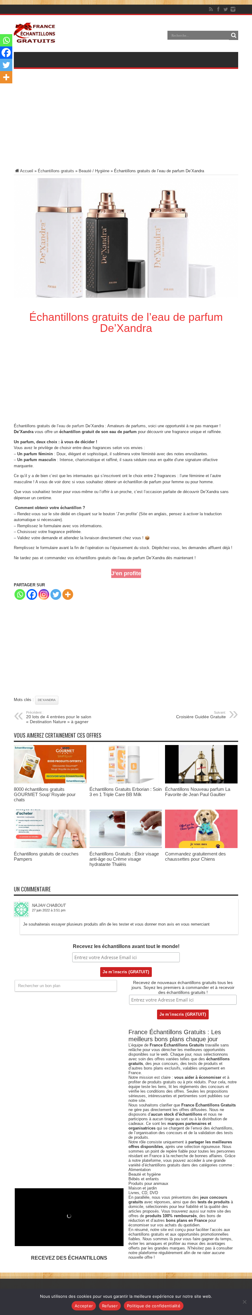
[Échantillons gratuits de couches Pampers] (50, 846)
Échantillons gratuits (56, 171)
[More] (67, 594)
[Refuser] (244, 1302)
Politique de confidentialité (153, 1305)
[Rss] (211, 9)
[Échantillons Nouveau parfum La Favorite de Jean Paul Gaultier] (201, 782)
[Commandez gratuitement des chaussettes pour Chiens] (201, 846)
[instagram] (233, 9)
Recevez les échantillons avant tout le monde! (126, 946)
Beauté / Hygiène (94, 171)
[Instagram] (43, 594)
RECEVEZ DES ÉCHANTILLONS (69, 1258)
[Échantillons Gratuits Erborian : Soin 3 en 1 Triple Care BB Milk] (125, 782)
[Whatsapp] (19, 594)
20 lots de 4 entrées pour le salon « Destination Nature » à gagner (58, 717)
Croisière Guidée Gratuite (201, 715)
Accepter (84, 1305)
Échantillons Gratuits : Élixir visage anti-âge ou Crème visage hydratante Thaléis (124, 859)
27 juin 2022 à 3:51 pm (48, 910)
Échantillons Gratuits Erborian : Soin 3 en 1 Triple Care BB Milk (125, 792)
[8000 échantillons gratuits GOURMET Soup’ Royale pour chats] (50, 782)
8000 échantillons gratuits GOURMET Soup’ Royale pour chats (45, 794)
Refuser (110, 1305)
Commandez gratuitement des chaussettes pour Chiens (195, 856)
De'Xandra (47, 700)
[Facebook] (218, 9)
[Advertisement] (126, 123)
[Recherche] (233, 35)
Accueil (26, 171)
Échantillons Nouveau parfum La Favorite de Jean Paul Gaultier (197, 792)
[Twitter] (225, 9)
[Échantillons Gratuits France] (35, 39)
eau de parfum (71, 426)
